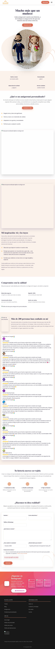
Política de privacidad (22, 553)
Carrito (30, 612)
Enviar (8, 563)
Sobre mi (31, 604)
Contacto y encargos (33, 606)
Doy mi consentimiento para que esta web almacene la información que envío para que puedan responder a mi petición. (28, 552)
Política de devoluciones (10, 628)
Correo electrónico (33, 515)
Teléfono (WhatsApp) (8, 522)
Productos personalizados (10, 612)
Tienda (6, 604)
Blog (5, 606)
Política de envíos (8, 625)
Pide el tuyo (45, 2)
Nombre (6, 515)
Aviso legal (7, 620)
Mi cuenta (31, 609)
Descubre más (27, 25)
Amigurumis (7, 609)
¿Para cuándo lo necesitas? (10, 543)
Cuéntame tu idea (27, 108)
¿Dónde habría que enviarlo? (35, 543)
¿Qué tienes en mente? (9, 529)
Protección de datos (9, 549)
